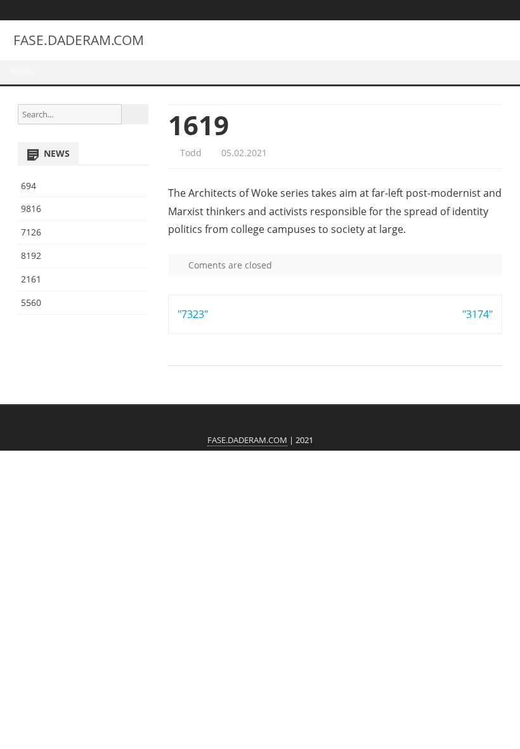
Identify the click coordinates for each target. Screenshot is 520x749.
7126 (31, 232)
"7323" (193, 314)
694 (28, 186)
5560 (31, 302)
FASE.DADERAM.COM (78, 40)
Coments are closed (229, 265)
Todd (190, 153)
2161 (31, 279)
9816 (31, 208)
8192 (31, 255)
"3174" (477, 314)
